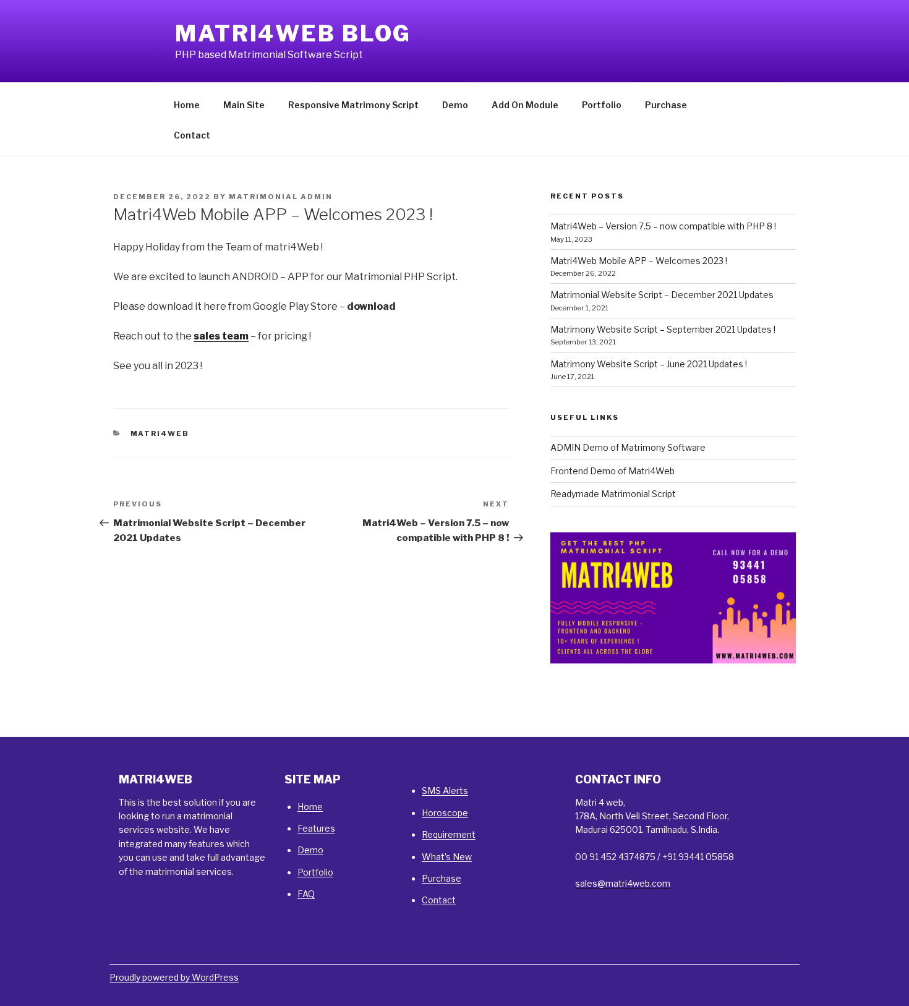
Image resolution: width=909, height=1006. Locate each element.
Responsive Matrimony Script (353, 105)
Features (316, 828)
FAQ (306, 894)
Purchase (666, 105)
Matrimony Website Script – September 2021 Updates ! (662, 329)
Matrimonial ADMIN (281, 196)
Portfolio (601, 105)
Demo (455, 105)
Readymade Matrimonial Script (613, 493)
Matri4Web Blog (293, 33)
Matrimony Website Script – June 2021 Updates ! (648, 364)
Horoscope (445, 813)
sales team (221, 336)
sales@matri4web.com (622, 883)
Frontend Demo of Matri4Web (612, 471)
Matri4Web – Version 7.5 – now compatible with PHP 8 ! (663, 226)
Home (187, 105)
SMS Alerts (445, 790)
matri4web (160, 433)
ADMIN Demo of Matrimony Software (628, 447)
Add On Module (525, 105)
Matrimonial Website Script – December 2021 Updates (662, 294)
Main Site (244, 105)
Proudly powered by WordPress (174, 977)
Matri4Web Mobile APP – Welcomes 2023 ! (638, 260)
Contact (192, 135)
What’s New (447, 856)
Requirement (449, 834)
